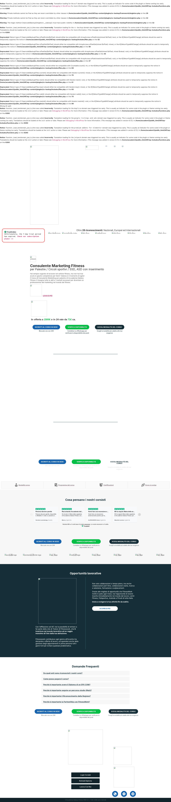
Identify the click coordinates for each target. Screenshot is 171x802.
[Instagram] (41, 765)
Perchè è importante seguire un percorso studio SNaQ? (67, 690)
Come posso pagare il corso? (56, 679)
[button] (85, 673)
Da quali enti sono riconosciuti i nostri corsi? (62, 673)
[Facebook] (32, 765)
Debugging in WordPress (61, 6)
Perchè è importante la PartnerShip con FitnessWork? (66, 702)
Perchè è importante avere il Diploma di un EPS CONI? (66, 685)
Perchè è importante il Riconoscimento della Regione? (67, 696)
